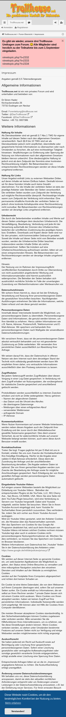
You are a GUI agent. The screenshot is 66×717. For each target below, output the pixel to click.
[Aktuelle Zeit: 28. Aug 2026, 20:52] (63, 34)
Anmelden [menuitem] (56, 23)
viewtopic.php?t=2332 (15, 57)
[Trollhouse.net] (33, 10)
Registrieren (22, 27)
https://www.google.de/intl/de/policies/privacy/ (24, 550)
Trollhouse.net (17, 22)
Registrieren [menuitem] (62, 23)
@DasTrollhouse (18, 114)
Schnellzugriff (5, 23)
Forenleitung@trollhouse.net (22, 111)
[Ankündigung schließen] (63, 41)
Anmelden (8, 27)
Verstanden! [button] (18, 711)
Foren (30, 23)
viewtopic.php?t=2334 (15, 63)
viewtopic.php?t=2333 (15, 60)
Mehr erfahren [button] (13, 703)
